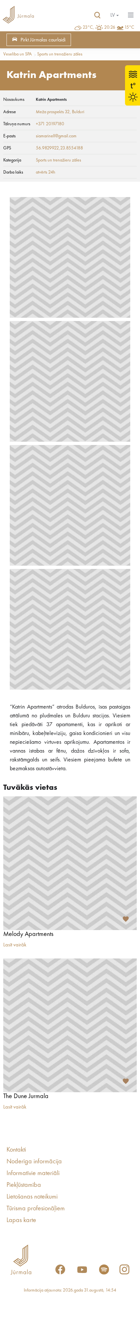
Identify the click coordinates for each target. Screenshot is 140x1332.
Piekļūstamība (24, 1185)
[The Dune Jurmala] (70, 1025)
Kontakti (16, 1150)
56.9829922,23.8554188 (59, 148)
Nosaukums (13, 99)
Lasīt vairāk (14, 945)
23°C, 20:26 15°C (108, 27)
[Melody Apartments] (70, 863)
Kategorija (12, 160)
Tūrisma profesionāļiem (36, 1208)
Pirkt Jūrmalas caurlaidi (43, 40)
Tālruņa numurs (16, 124)
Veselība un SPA (17, 54)
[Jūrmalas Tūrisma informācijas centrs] (18, 15)
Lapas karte (21, 1220)
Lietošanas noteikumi (32, 1197)
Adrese (9, 112)
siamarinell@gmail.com (56, 136)
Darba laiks (13, 172)
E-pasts (9, 136)
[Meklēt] (97, 15)
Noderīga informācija (34, 1161)
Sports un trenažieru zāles (59, 54)
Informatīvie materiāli (33, 1173)
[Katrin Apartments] (70, 257)
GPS (7, 148)
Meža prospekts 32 (53, 112)
